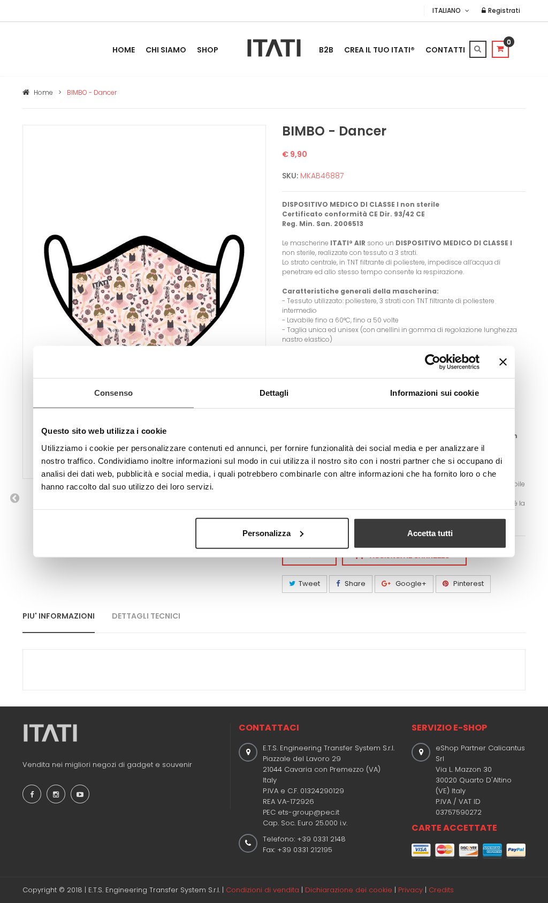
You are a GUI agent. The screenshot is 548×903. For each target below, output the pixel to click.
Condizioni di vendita (262, 890)
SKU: (290, 175)
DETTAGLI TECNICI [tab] (146, 616)
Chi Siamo (166, 49)
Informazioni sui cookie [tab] (434, 392)
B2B (326, 49)
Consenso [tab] (113, 392)
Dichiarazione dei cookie (348, 890)
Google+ (410, 583)
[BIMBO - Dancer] (144, 301)
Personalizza (266, 532)
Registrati (503, 10)
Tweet (309, 583)
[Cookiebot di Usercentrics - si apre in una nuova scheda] (433, 362)
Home (123, 49)
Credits (441, 890)
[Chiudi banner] (503, 362)
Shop (207, 49)
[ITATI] (274, 48)
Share (354, 583)
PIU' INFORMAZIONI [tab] (58, 616)
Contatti (445, 49)
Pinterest (468, 583)
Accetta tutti (430, 532)
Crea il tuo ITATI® (379, 49)
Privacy (410, 890)
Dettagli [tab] (274, 392)
